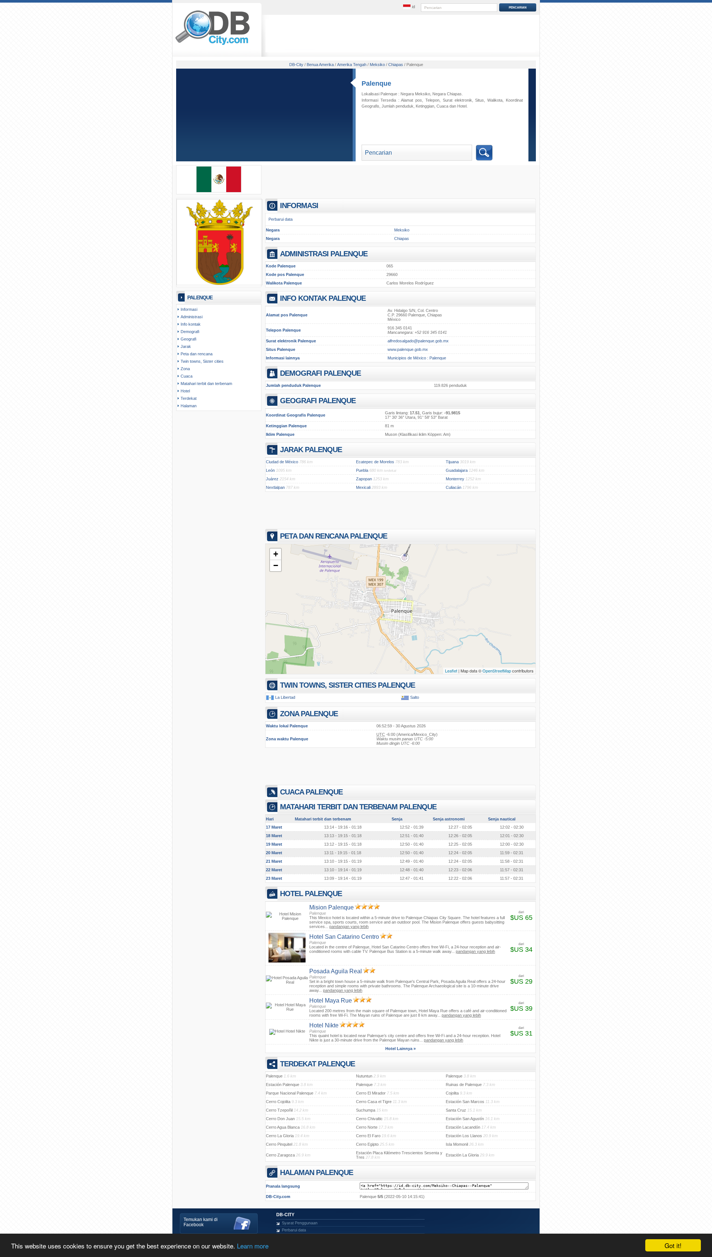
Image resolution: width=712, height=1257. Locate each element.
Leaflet (451, 671)
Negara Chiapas (447, 94)
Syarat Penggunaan (299, 1223)
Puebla (362, 470)
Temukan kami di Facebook (201, 1222)
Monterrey (455, 479)
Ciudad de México (282, 462)
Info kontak (191, 324)
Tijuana (452, 462)
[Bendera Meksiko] (218, 191)
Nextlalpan (275, 487)
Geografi (188, 339)
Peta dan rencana (196, 354)
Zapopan (364, 479)
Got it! (673, 1245)
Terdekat (189, 398)
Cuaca (442, 106)
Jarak (186, 346)
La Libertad (285, 697)
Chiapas (401, 238)
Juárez (272, 479)
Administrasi (191, 317)
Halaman (189, 406)
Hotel (462, 106)
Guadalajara (457, 470)
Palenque (376, 83)
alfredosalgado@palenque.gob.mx (418, 341)
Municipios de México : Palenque (417, 358)
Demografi (190, 331)
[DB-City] (212, 45)
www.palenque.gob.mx (408, 349)
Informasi (189, 309)
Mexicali (363, 487)
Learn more (252, 1245)
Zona (185, 368)
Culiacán (453, 487)
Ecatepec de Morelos (375, 462)
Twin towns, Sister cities (202, 361)
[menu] (409, 7)
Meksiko (401, 230)
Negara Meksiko (415, 94)
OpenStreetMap (496, 671)
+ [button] (275, 554)
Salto (414, 697)
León (270, 470)
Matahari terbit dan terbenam (206, 383)
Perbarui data (280, 219)
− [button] (275, 565)
